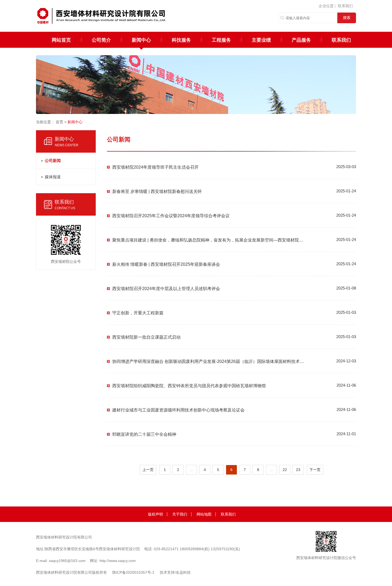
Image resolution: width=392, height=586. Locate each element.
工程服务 (221, 39)
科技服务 (181, 39)
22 (285, 470)
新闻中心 (141, 39)
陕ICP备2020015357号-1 (133, 572)
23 (298, 470)
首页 (59, 122)
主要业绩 (261, 39)
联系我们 (345, 6)
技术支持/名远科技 (175, 572)
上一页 (148, 470)
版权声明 (155, 514)
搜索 (346, 17)
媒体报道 (53, 177)
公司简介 (101, 39)
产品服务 (301, 39)
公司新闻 (53, 160)
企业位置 (326, 6)
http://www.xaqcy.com (117, 561)
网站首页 (61, 39)
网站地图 (204, 514)
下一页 (315, 470)
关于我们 (179, 514)
